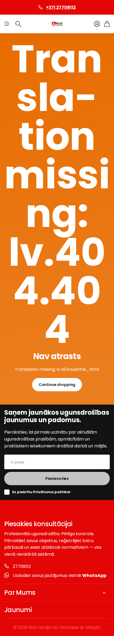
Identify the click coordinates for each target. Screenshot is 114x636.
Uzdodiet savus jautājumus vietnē (59, 575)
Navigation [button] (7, 24)
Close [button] (57, 592)
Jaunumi (18, 609)
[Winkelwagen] (107, 24)
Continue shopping (57, 384)
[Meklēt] (18, 24)
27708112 (22, 566)
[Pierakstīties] (97, 24)
